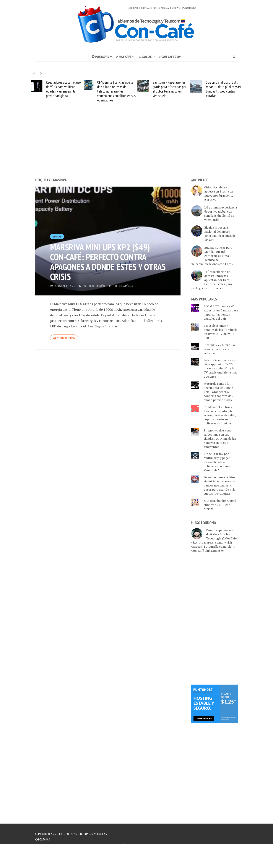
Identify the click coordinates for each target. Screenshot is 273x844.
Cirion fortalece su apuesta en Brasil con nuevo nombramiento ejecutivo (218, 193)
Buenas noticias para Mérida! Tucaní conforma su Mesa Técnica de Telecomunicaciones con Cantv (212, 255)
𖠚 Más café (123, 56)
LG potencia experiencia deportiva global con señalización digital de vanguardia (220, 213)
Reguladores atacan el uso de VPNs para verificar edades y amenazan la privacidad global (63, 89)
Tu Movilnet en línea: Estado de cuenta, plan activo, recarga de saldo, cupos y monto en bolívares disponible (220, 415)
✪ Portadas (100, 56)
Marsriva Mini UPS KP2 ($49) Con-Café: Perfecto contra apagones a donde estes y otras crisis (108, 261)
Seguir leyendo (66, 338)
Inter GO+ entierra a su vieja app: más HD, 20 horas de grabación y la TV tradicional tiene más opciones (220, 368)
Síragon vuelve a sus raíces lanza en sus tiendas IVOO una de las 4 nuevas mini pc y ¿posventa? (220, 438)
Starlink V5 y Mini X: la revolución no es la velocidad (219, 349)
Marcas (57, 236)
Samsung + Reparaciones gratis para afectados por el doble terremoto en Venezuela (169, 89)
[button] (41, 73)
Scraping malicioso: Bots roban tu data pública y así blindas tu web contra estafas (223, 89)
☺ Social (145, 56)
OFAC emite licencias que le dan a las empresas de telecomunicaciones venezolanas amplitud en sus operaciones (116, 91)
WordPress (100, 834)
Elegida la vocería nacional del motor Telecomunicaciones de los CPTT (219, 233)
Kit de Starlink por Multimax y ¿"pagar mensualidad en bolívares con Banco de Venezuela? (219, 462)
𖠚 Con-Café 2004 (169, 56)
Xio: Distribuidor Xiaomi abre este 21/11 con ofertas (220, 505)
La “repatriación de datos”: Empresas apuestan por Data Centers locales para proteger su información (211, 280)
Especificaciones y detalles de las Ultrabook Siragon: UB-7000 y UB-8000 (220, 332)
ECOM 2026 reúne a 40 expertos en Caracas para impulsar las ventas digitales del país (221, 312)
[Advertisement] (136, 147)
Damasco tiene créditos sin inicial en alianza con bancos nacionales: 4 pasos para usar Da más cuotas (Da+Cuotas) (220, 485)
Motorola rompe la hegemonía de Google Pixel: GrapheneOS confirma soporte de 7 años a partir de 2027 (219, 391)
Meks (74, 834)
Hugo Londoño (96, 286)
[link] (214, 703)
